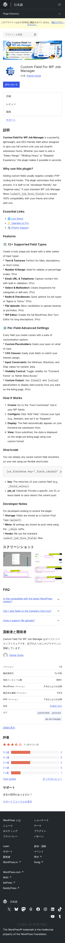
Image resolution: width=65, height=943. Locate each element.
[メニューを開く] (60, 4)
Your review (9, 778)
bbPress (9, 882)
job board (56, 713)
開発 (8, 111)
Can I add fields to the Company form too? (27, 611)
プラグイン (40, 830)
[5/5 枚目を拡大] (57, 579)
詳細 (8, 96)
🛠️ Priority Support (18, 227)
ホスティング (10, 830)
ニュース (8, 825)
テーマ (37, 825)
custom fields (43, 713)
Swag (38, 862)
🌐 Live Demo (15, 218)
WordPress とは (12, 820)
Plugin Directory (11, 13)
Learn (6, 846)
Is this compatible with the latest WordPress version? (27, 600)
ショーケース (41, 820)
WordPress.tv (12, 862)
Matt (7, 877)
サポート (11, 119)
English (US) (56, 706)
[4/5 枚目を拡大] (57, 569)
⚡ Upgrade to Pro (18, 223)
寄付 (38, 856)
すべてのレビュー (52, 778)
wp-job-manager (53, 719)
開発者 (6, 856)
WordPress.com (13, 872)
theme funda (34, 75)
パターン (39, 836)
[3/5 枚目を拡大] (57, 555)
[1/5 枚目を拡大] (27, 555)
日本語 (13, 901)
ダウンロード (11, 84)
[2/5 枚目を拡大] (27, 572)
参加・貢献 (40, 846)
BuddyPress (11, 888)
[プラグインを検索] (35, 35)
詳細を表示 (9, 727)
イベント (39, 851)
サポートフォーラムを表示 (17, 801)
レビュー (11, 104)
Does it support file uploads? (19, 620)
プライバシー (10, 836)
